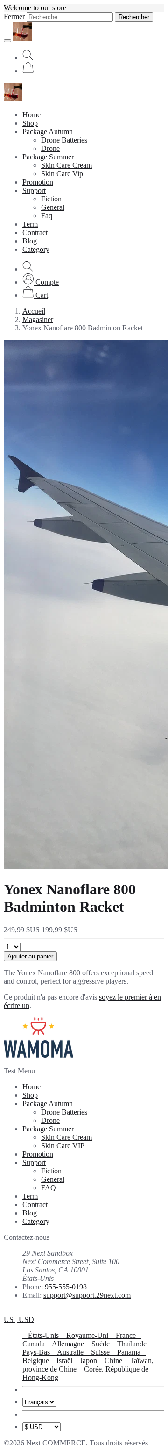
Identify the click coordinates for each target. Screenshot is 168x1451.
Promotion (37, 182)
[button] (40, 282)
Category (35, 249)
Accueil (33, 311)
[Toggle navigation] (7, 40)
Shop (30, 123)
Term (30, 224)
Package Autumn (47, 132)
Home (31, 115)
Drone (50, 148)
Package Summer (48, 157)
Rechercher (134, 17)
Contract (35, 232)
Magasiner (37, 319)
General (52, 207)
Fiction (51, 199)
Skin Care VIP (62, 1146)
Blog (29, 241)
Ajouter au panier (30, 956)
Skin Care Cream (66, 165)
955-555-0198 (66, 1287)
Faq (46, 216)
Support (34, 190)
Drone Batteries (64, 140)
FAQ (48, 1188)
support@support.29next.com (87, 1295)
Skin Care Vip (62, 174)
